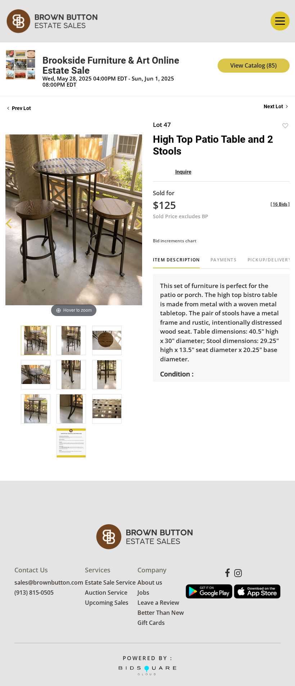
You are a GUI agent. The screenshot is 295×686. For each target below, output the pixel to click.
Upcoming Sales (106, 603)
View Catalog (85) (253, 65)
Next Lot (274, 106)
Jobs (143, 592)
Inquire (183, 172)
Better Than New (160, 613)
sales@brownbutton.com (48, 582)
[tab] (176, 262)
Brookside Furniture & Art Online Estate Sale (110, 65)
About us (149, 582)
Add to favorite (285, 126)
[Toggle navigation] (280, 21)
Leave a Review (158, 603)
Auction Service (106, 592)
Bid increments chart (174, 241)
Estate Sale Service (110, 582)
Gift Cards (151, 623)
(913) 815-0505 (34, 592)
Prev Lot (21, 108)
